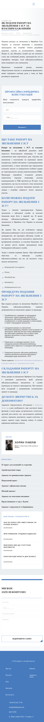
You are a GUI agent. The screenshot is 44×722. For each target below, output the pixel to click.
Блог (7, 682)
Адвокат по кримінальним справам (16, 475)
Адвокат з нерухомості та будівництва (17, 507)
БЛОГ (18, 33)
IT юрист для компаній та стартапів (17, 465)
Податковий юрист (9, 480)
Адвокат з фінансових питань (14, 486)
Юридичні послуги (7, 33)
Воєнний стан (27, 33)
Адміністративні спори (11, 470)
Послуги (9, 675)
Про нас (8, 668)
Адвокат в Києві (33, 676)
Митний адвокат (8, 491)
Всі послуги (10, 695)
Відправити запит (22, 639)
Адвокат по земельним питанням (15, 496)
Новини (32, 668)
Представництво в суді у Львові (15, 502)
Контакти (9, 688)
